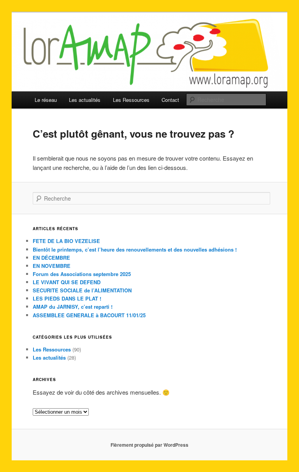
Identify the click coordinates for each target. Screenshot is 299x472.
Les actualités (84, 99)
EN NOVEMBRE (51, 265)
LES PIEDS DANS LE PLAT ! (67, 298)
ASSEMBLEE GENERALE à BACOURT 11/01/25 (89, 315)
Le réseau (46, 99)
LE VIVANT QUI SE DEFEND (66, 282)
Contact (170, 99)
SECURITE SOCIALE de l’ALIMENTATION (82, 290)
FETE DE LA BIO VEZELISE (66, 241)
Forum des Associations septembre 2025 (82, 274)
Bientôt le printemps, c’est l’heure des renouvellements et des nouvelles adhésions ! (135, 249)
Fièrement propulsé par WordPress (149, 444)
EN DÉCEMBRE (51, 257)
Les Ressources (131, 99)
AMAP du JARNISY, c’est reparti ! (73, 306)
